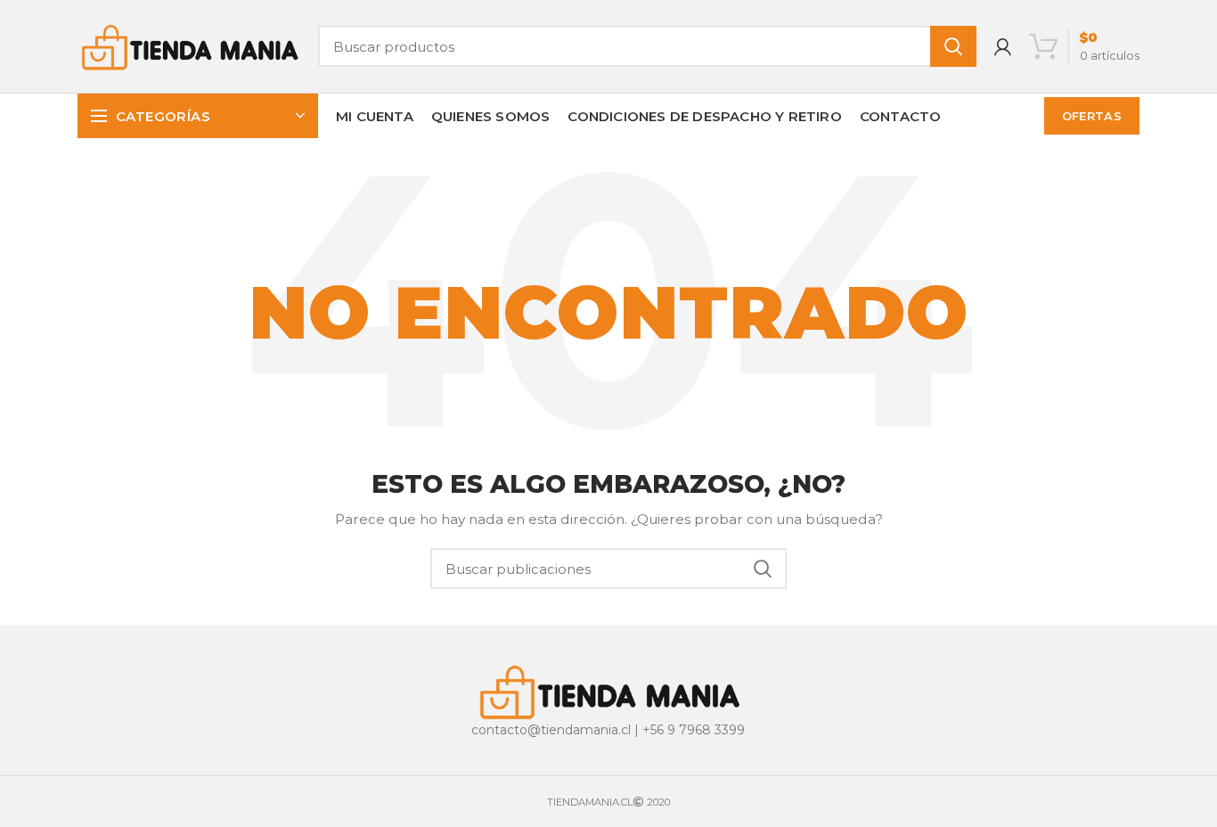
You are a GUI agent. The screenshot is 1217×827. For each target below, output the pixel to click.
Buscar (953, 46)
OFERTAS (1092, 116)
